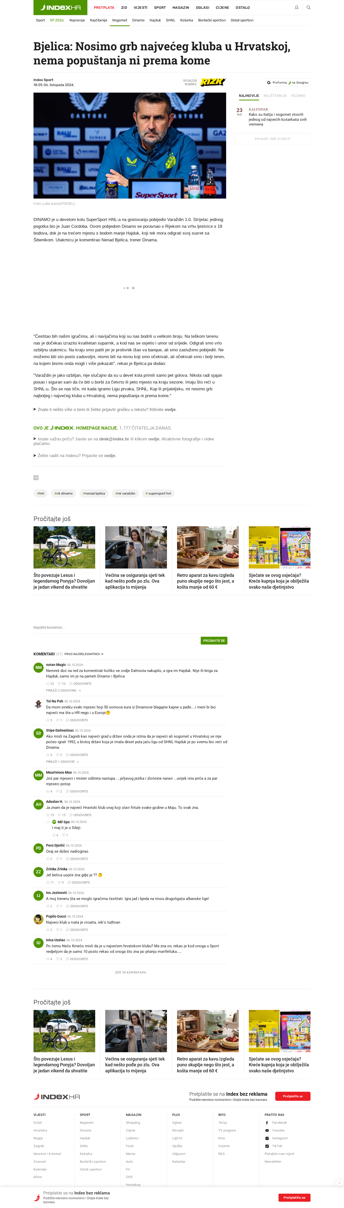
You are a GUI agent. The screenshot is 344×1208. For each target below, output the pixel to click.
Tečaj (222, 1122)
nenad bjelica (94, 493)
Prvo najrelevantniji (82, 654)
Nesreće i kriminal (47, 1154)
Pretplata (104, 8)
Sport (160, 8)
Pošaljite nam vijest (279, 1154)
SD (38, 733)
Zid (124, 8)
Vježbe (177, 1146)
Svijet (37, 1122)
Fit (128, 1169)
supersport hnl (158, 493)
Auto (129, 1161)
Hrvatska (40, 1130)
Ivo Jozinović (56, 893)
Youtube (278, 1130)
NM (39, 667)
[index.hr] (60, 7)
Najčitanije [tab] (275, 96)
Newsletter (273, 1161)
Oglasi (202, 8)
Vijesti (141, 8)
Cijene (222, 8)
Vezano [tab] (298, 96)
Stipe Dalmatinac (60, 730)
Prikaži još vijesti (272, 139)
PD (38, 848)
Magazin (134, 1115)
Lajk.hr (177, 1138)
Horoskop (133, 1185)
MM (38, 775)
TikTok (277, 1146)
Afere (37, 1177)
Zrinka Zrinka (56, 869)
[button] (39, 546)
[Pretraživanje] (307, 7)
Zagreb (38, 1146)
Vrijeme (224, 1146)
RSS (221, 1154)
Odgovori (179, 1154)
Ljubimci (132, 1138)
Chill (129, 1177)
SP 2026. (57, 20)
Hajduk (155, 20)
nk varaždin (125, 493)
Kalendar (40, 1169)
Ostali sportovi (242, 20)
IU (39, 942)
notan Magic (56, 665)
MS (54, 822)
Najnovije (77, 20)
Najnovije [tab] (249, 96)
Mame (130, 1154)
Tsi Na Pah (54, 701)
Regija (38, 1138)
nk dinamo (63, 493)
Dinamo (138, 20)
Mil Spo (64, 822)
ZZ (38, 872)
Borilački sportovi (212, 20)
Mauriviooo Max (59, 772)
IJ (38, 895)
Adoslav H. (54, 802)
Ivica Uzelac (55, 940)
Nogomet (119, 20)
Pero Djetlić (55, 845)
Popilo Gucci (56, 916)
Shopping (133, 1122)
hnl (40, 493)
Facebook (279, 1122)
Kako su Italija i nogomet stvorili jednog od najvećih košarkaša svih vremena (278, 117)
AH (38, 804)
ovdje (153, 439)
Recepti (178, 1130)
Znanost (39, 1161)
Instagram (280, 1138)
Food (129, 1146)
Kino (221, 1138)
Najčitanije (98, 20)
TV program (227, 1130)
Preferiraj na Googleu (290, 82)
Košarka (186, 20)
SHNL (170, 20)
